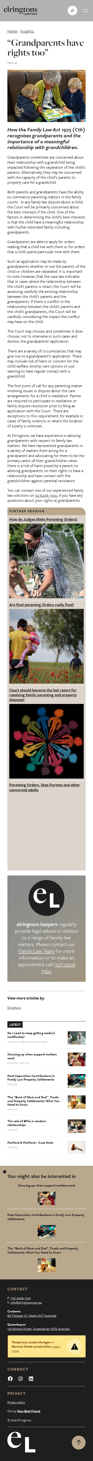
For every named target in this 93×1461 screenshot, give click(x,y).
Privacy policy (16, 1402)
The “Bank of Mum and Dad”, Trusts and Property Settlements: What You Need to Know (33, 1101)
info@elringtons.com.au (26, 1302)
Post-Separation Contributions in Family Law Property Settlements (31, 1078)
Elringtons (14, 1007)
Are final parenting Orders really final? (41, 605)
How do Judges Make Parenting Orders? (43, 519)
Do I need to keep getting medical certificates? (31, 1035)
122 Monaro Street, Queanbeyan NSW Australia (38, 1328)
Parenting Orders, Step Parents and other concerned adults (44, 787)
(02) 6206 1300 (58, 968)
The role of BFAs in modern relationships (26, 1123)
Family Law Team (36, 950)
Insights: (27, 31)
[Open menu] (85, 10)
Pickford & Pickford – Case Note (30, 1143)
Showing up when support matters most (32, 1056)
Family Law (12, 62)
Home (12, 31)
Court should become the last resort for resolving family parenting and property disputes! (43, 695)
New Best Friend (28, 1411)
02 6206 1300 (46, 495)
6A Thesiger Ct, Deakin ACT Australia (31, 1315)
